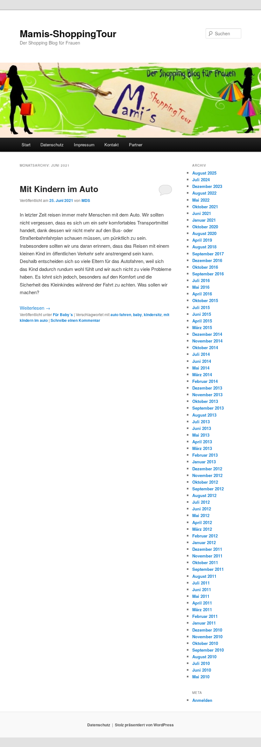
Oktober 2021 (205, 207)
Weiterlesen (35, 307)
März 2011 (202, 609)
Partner (135, 145)
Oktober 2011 (205, 562)
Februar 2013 (205, 455)
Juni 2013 (201, 428)
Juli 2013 (201, 421)
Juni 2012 (201, 509)
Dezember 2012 (207, 469)
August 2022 (204, 193)
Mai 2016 (200, 287)
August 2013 (204, 415)
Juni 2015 (201, 314)
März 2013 (202, 448)
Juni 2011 (201, 589)
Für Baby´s (63, 314)
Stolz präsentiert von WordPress (144, 725)
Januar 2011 (204, 623)
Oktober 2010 (205, 643)
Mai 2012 (200, 515)
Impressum (84, 145)
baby (137, 314)
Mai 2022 (200, 200)
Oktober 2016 (205, 267)
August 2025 (204, 173)
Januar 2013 (204, 462)
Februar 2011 (205, 616)
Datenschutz (52, 145)
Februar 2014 (205, 381)
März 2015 (202, 327)
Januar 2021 (204, 220)
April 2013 (202, 442)
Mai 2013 (200, 435)
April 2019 (202, 240)
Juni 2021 (201, 213)
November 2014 (207, 341)
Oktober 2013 (205, 401)
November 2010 (207, 636)
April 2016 (202, 294)
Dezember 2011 (207, 549)
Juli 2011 (201, 583)
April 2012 (202, 522)
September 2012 (208, 489)
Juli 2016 (201, 280)
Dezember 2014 (207, 334)
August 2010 (204, 657)
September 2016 (208, 274)
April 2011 (202, 603)
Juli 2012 (201, 502)
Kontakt (111, 145)
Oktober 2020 (205, 227)
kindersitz (153, 314)
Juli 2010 (201, 663)
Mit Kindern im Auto (59, 189)
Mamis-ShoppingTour (68, 33)
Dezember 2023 (207, 186)
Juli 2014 (201, 354)
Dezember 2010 (207, 630)
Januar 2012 (204, 542)
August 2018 (204, 247)
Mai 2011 (200, 596)
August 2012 (204, 495)
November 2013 (207, 394)
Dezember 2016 (207, 260)
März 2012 (202, 529)
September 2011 (208, 569)
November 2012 (207, 475)
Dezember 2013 (207, 388)
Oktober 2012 (205, 482)
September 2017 (208, 254)
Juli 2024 (201, 179)
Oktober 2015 (205, 300)
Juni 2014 (201, 361)
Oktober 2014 (205, 347)
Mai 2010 (200, 677)
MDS (85, 200)
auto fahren (120, 314)
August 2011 (204, 576)
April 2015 (202, 321)
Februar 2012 (205, 536)
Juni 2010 (201, 670)
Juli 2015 (201, 307)
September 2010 (208, 650)
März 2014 (202, 374)
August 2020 (204, 233)
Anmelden (202, 700)
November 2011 (207, 556)
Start (26, 145)
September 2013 (208, 408)
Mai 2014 (200, 368)
